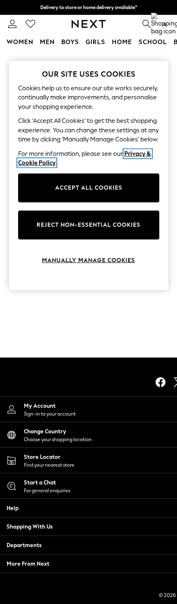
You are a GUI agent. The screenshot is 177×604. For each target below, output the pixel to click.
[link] (12, 24)
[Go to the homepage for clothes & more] (89, 24)
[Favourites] (30, 24)
